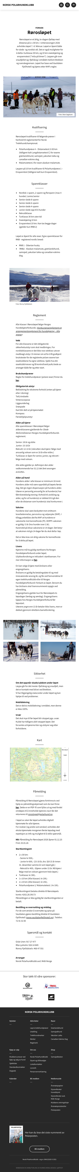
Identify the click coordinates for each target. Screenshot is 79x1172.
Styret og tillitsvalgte (38, 1060)
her (17, 380)
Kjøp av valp (14, 1050)
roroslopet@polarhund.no (40, 814)
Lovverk (33, 1068)
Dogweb (12, 1071)
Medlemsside (56, 1078)
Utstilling (33, 1031)
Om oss (33, 1050)
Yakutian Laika (56, 1035)
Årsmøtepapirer (57, 1085)
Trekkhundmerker (37, 1035)
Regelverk (34, 1043)
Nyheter (12, 1021)
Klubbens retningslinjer (60, 1102)
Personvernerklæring (38, 1071)
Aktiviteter (34, 1021)
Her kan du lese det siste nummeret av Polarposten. (44, 1134)
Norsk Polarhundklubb (39, 1057)
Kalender (13, 1078)
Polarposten (55, 1110)
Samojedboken (57, 1057)
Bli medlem (34, 1078)
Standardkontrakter (17, 1067)
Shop (53, 1050)
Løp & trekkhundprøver (39, 1028)
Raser (53, 1021)
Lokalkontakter (36, 1064)
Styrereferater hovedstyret (56, 1090)
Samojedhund (56, 1031)
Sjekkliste (13, 1063)
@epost (60, 1168)
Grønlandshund (57, 1028)
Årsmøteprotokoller (58, 1106)
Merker (32, 1039)
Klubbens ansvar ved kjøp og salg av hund (17, 1058)
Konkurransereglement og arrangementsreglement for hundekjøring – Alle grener (39, 331)
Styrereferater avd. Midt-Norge (58, 1097)
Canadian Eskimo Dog (59, 1039)
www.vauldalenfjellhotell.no (39, 917)
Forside (39, 27)
